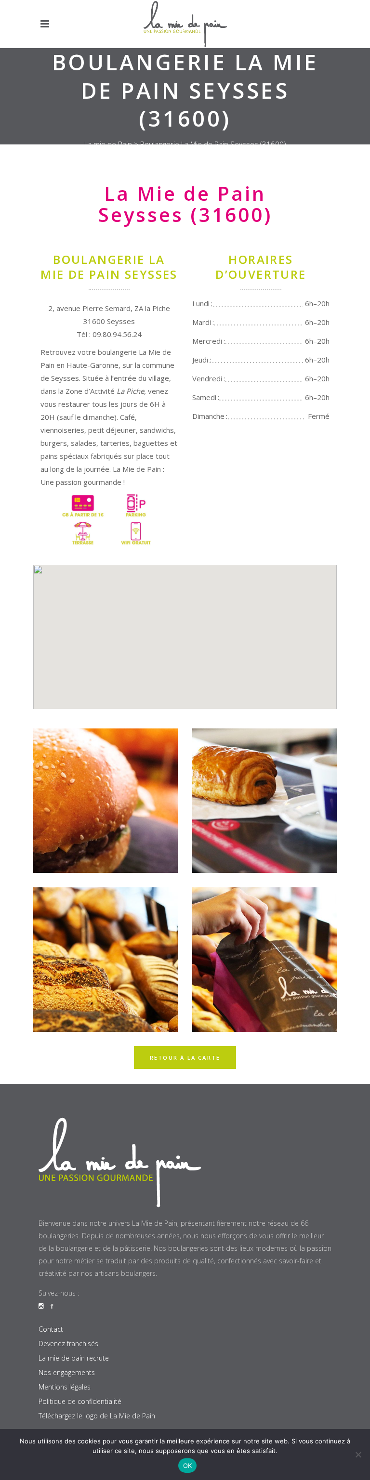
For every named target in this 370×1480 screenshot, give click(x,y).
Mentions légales (65, 1386)
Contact (51, 1329)
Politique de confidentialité (80, 1401)
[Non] (358, 1454)
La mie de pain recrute (74, 1358)
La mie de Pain (108, 144)
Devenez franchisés (68, 1343)
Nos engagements (67, 1372)
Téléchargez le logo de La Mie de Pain (97, 1415)
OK (187, 1465)
